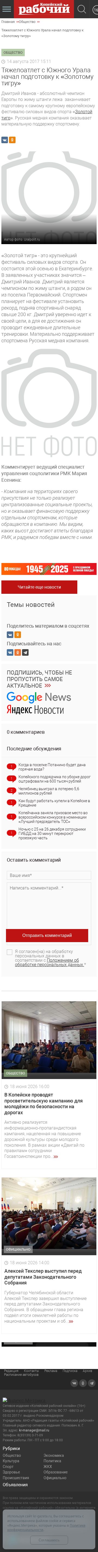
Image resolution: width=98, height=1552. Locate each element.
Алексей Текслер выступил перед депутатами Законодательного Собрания (43, 1277)
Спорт (8, 1466)
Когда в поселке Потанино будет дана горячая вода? (52, 767)
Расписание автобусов (21, 1375)
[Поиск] (82, 9)
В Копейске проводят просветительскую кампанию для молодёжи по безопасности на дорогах (43, 1103)
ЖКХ (48, 1466)
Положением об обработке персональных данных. (49, 962)
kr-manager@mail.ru (34, 1430)
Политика (52, 1461)
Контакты (31, 1371)
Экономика (54, 1455)
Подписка (70, 1371)
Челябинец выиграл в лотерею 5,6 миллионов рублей (49, 791)
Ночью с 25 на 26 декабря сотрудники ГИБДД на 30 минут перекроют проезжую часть (52, 833)
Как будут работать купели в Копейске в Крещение (54, 803)
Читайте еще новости (39, 587)
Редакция (11, 1371)
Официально (55, 1478)
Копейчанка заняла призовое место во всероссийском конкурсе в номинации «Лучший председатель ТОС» (53, 817)
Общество (12, 1455)
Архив (87, 1371)
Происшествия (16, 1478)
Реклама (50, 1371)
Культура (11, 1461)
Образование (56, 1472)
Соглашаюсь (49, 1540)
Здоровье (11, 1472)
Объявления (15, 1484)
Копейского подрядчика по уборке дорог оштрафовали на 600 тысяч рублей (55, 779)
